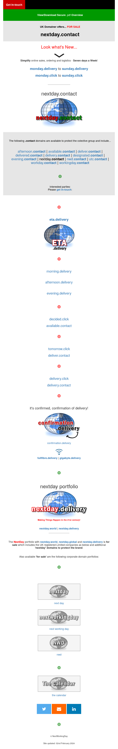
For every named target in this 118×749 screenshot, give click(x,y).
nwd (59, 654)
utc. (98, 158)
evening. (23, 158)
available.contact (59, 325)
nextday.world (48, 542)
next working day (59, 629)
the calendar (59, 695)
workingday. (74, 162)
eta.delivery (59, 219)
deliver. (89, 151)
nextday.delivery (93, 542)
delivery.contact (59, 384)
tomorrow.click (59, 348)
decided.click (59, 318)
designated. (88, 155)
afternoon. (31, 151)
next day (59, 603)
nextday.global (68, 542)
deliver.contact (59, 355)
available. (61, 151)
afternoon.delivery (59, 281)
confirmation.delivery (59, 443)
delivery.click (59, 378)
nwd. (76, 158)
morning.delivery (59, 271)
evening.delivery (59, 293)
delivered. (29, 155)
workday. (43, 162)
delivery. (57, 155)
